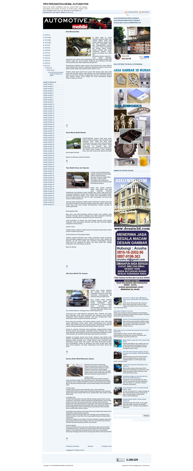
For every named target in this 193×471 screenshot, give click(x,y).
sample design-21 (48, 129)
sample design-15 (48, 115)
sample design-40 (48, 171)
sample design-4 (48, 91)
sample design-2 (48, 86)
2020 (46, 58)
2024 (46, 65)
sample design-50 (48, 193)
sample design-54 (48, 202)
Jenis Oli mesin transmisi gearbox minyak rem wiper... (55, 74)
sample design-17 (48, 120)
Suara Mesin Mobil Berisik (76, 132)
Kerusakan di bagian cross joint (123, 311)
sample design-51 (48, 195)
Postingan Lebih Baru (72, 446)
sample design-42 (48, 175)
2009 (46, 35)
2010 (46, 37)
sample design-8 (48, 100)
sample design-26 (48, 140)
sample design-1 (48, 84)
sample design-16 (48, 117)
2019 (46, 55)
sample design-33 (48, 155)
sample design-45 (48, 182)
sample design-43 (48, 178)
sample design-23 (48, 133)
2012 (46, 42)
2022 (46, 63)
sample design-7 (48, 97)
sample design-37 (48, 164)
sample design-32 (48, 153)
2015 (46, 48)
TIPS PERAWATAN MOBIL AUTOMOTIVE (65, 4)
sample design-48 (48, 189)
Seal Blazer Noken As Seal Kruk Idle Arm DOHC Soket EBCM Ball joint (135, 377)
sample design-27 (48, 142)
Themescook (146, 465)
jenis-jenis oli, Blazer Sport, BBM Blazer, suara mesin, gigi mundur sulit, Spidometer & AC (136, 299)
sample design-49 (48, 191)
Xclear (127, 465)
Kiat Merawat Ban (72, 32)
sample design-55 (48, 204)
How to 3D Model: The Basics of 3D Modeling (128, 64)
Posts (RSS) (145, 12)
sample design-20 (48, 126)
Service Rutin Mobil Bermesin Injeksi (80, 359)
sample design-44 (48, 180)
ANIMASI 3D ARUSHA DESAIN (123, 170)
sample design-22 (48, 131)
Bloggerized (137, 465)
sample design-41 (48, 173)
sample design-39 (48, 169)
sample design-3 (48, 88)
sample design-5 (48, 93)
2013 (46, 45)
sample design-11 (48, 106)
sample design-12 (48, 108)
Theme (131, 465)
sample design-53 (48, 200)
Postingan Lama (107, 446)
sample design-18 (48, 122)
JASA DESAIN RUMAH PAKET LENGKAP (127, 20)
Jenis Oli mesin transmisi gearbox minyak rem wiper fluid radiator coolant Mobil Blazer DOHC (136, 353)
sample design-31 (48, 151)
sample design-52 (48, 198)
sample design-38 (48, 166)
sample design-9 (48, 102)
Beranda (90, 446)
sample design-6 (48, 95)
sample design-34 (48, 157)
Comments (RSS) (132, 12)
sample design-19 (48, 124)
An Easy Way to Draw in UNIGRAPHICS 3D (127, 22)
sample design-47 (48, 186)
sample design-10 (48, 104)
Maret (48, 68)
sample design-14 (48, 113)
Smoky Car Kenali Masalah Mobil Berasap (136, 319)
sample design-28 (48, 144)
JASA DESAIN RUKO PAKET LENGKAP (126, 18)
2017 (46, 53)
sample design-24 (48, 135)
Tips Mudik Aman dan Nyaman (77, 168)
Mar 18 (50, 70)
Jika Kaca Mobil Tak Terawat (77, 273)
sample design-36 (48, 162)
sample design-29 (48, 146)
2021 (46, 60)
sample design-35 (48, 160)
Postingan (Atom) (79, 450)
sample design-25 (48, 137)
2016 (46, 50)
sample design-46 (48, 184)
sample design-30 (48, 149)
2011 (46, 40)
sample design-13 (48, 111)
